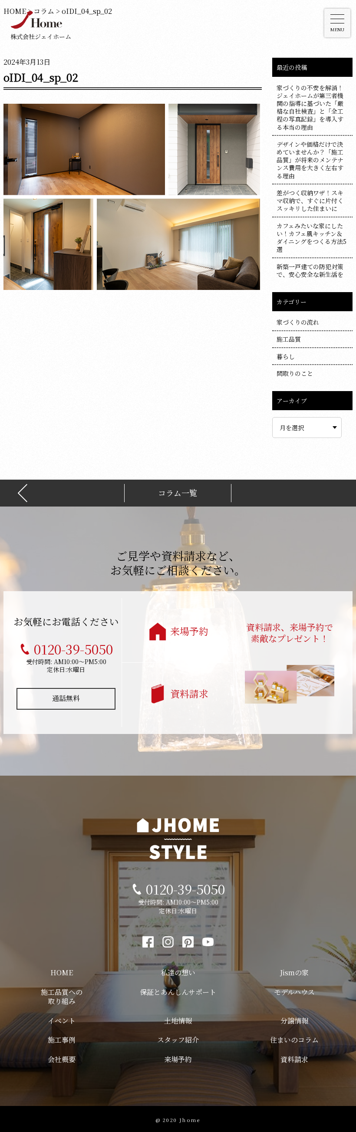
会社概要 (62, 1059)
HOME (61, 972)
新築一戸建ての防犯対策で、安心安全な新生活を (310, 270)
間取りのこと (295, 373)
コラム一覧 (177, 493)
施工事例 (62, 1040)
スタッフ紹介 (178, 1040)
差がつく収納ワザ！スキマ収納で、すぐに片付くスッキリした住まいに (310, 200)
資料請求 (189, 693)
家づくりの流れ (298, 322)
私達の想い (178, 972)
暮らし (286, 356)
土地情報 (178, 1021)
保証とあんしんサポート (178, 992)
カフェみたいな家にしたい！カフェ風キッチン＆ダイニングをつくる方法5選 (311, 237)
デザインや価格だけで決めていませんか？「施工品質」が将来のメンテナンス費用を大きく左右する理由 (310, 160)
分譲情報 (294, 1021)
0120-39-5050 (73, 648)
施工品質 (289, 339)
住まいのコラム (294, 1040)
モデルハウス (294, 992)
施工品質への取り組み (61, 996)
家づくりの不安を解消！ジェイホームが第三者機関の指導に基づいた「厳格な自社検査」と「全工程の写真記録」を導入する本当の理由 (310, 107)
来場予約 (189, 631)
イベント (62, 1021)
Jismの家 (294, 972)
